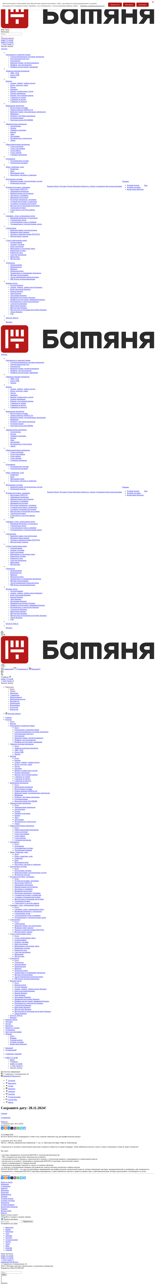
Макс (7, 1246)
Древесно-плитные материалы (26, 748)
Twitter (10, 1086)
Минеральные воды (17, 699)
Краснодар (14, 709)
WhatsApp (9, 1231)
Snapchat (8, 1248)
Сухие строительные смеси (25, 938)
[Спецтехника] (26, 226)
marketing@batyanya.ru (11, 1076)
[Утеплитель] (26, 261)
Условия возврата (7, 1205)
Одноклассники (14, 1097)
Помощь (13, 1038)
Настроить (129, 5)
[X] (11, 1128)
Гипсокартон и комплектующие (27, 730)
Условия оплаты (7, 1198)
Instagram (11, 1089)
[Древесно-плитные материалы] (26, 69)
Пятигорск (14, 693)
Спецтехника (20, 924)
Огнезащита (19, 846)
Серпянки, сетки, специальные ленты (29, 909)
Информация (6, 1194)
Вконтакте (12, 1083)
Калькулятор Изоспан (9, 1207)
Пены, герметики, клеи (24, 856)
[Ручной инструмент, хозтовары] (26, 185)
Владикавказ (15, 705)
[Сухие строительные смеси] (26, 238)
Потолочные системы (23, 871)
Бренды (4, 1213)
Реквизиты (5, 1203)
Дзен (7, 1234)
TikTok (8, 1242)
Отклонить (142, 5)
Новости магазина (10, 1219)
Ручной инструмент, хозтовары (27, 881)
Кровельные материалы (24, 787)
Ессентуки (14, 707)
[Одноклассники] (5, 1128)
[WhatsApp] (18, 1128)
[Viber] (15, 1128)
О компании (5, 1186)
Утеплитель (19, 962)
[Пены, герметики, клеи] (26, 165)
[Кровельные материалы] (26, 104)
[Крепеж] (26, 79)
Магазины (5, 1190)
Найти (4, 1275)
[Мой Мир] (8, 1128)
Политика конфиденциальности (92, 6)
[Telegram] (24, 1128)
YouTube (11, 1094)
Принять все (115, 5)
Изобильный (15, 703)
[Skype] (21, 1128)
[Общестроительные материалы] (26, 142)
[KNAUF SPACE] (26, 316)
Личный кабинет (7, 38)
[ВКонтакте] (2, 1128)
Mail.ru (10, 1102)
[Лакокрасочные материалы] (26, 122)
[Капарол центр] (26, 281)
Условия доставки (8, 1201)
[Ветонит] (26, 320)
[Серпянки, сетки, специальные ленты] (26, 214)
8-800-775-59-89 (7, 40)
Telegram (11, 1091)
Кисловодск (14, 701)
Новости (4, 1188)
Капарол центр (20, 985)
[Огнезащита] (26, 157)
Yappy (7, 1244)
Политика (5, 1192)
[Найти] (2, 36)
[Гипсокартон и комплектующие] (26, 53)
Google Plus (12, 1100)
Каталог (13, 724)
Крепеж (18, 760)
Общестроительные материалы (27, 830)
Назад (12, 689)
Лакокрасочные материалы (25, 807)
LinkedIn (8, 1250)
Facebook (11, 1081)
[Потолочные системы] (26, 177)
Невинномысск (16, 697)
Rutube (8, 1229)
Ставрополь (14, 695)
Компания (5, 1184)
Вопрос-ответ (6, 1211)
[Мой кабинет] (2, 633)
